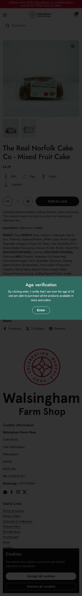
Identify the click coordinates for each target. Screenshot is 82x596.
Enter (41, 310)
